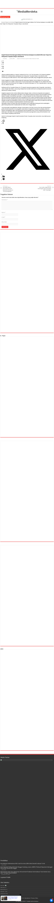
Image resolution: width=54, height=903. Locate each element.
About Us (18, 898)
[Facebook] (26, 900)
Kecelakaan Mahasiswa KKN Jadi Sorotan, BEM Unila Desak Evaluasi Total (23, 863)
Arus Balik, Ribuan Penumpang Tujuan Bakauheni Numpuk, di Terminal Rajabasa (8, 188)
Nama (4, 212)
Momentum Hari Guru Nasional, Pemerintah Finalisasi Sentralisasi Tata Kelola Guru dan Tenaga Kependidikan (26, 872)
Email (3, 217)
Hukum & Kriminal (9, 22)
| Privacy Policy (34, 898)
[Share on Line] (4, 180)
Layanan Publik (28, 58)
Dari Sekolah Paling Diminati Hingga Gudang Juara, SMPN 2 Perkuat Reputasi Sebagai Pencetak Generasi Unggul (26, 867)
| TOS (22, 898)
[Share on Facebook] (3, 123)
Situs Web (4, 222)
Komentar (5, 200)
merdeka (5, 58)
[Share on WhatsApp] (4, 121)
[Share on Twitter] (27, 174)
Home (2, 22)
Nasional (34, 58)
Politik (37, 58)
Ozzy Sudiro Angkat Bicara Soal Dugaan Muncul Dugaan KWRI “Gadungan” (44, 188)
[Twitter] (27, 900)
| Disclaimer (27, 898)
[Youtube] (28, 900)
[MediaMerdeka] (27, 11)
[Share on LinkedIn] (4, 177)
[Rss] (25, 900)
